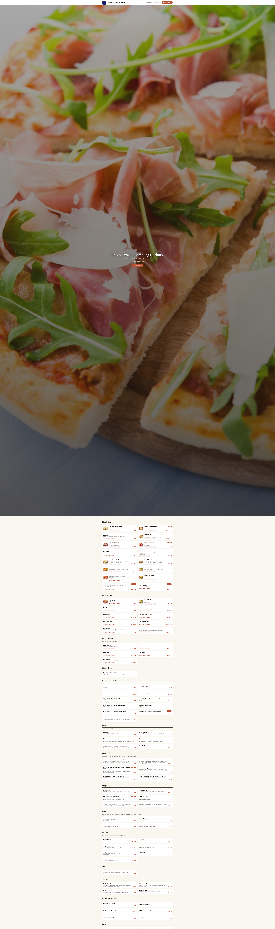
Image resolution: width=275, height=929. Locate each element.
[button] (119, 528)
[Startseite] (104, 3)
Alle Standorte (149, 2)
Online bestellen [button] (167, 2)
